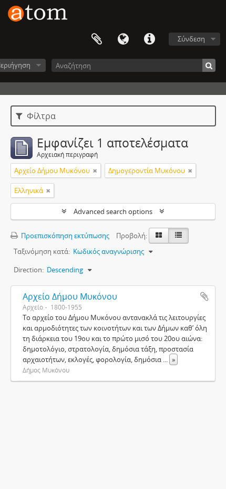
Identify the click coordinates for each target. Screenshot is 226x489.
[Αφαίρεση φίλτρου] (95, 170)
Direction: (29, 269)
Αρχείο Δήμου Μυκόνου (70, 296)
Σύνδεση (191, 39)
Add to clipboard (204, 296)
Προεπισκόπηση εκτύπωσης (64, 235)
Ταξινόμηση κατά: (42, 251)
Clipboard (97, 39)
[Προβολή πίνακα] (178, 235)
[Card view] (159, 235)
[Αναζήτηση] (208, 65)
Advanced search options (113, 211)
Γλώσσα (123, 39)
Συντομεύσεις (149, 39)
